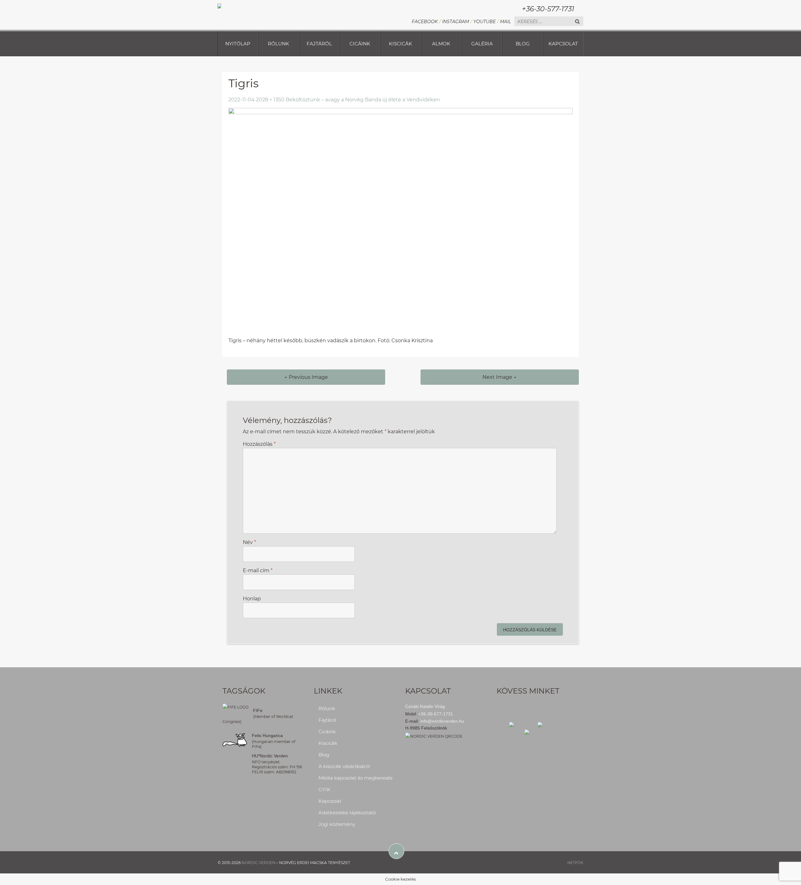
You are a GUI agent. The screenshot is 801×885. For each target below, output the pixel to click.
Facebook (425, 21)
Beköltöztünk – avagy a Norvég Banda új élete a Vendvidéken (363, 100)
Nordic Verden (258, 862)
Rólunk (278, 44)
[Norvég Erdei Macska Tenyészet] (219, 5)
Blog (523, 44)
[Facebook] (523, 724)
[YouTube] (537, 731)
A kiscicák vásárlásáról (344, 766)
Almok (441, 44)
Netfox (575, 862)
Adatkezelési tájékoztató (347, 813)
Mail (505, 21)
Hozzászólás (259, 444)
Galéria (482, 44)
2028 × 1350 (270, 100)
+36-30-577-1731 (548, 9)
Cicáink (359, 44)
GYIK (324, 789)
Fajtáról (319, 44)
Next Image (499, 377)
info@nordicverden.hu (442, 721)
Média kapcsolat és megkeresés (355, 778)
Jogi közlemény (337, 824)
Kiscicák (400, 44)
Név (249, 542)
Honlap (252, 599)
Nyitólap (237, 44)
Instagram (455, 21)
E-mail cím (258, 570)
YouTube (484, 21)
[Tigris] (400, 222)
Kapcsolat (563, 44)
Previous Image (306, 377)
